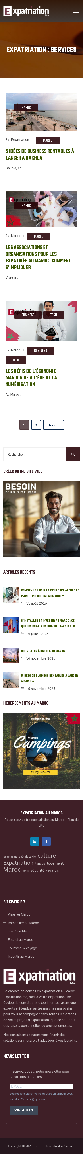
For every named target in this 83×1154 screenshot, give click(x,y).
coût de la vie (27, 856)
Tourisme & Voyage (22, 947)
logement (55, 862)
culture (47, 855)
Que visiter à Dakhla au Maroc (43, 651)
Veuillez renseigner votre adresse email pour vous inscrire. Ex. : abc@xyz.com (41, 1096)
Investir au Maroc (21, 956)
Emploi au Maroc (20, 939)
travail (49, 870)
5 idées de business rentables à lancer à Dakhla (40, 155)
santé (26, 870)
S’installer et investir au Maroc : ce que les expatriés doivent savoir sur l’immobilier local (48, 624)
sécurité (37, 870)
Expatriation (20, 139)
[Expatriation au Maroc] (26, 11)
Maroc (26, 108)
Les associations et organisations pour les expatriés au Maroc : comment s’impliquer (38, 258)
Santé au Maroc (19, 931)
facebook (46, 841)
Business (28, 315)
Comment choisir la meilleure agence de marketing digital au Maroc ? (50, 593)
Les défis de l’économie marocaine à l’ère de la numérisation (31, 378)
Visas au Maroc (19, 914)
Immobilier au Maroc (23, 922)
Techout (39, 1146)
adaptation (10, 856)
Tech (53, 315)
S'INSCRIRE (24, 1110)
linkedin (34, 841)
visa (57, 870)
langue (40, 863)
